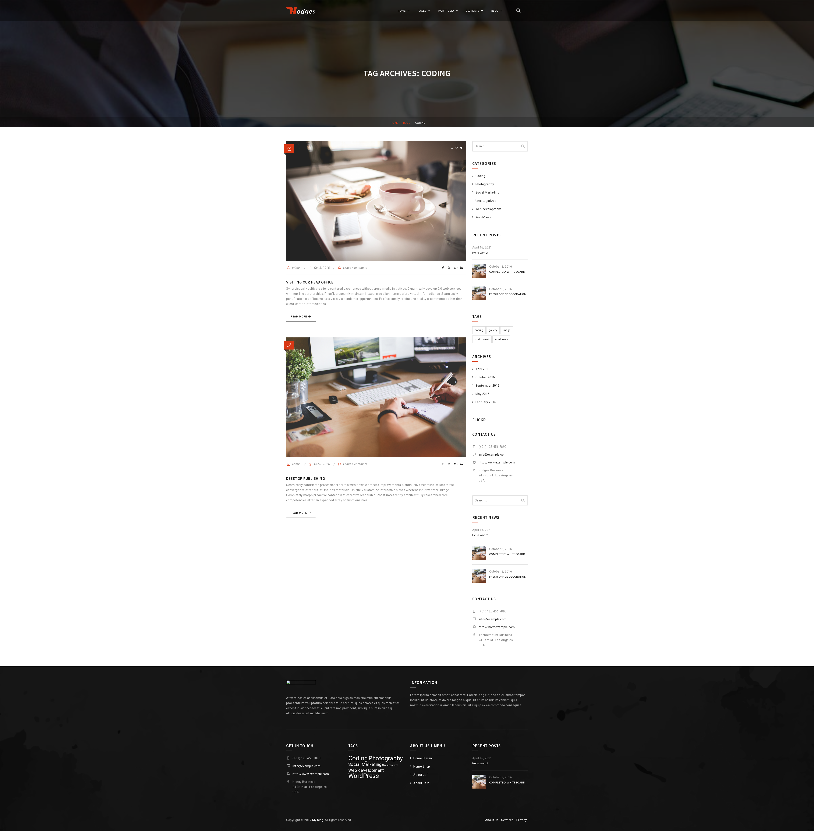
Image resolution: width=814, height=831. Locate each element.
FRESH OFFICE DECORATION (507, 294)
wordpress (501, 339)
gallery (493, 330)
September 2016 (487, 385)
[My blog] (300, 10)
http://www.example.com (497, 462)
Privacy (521, 820)
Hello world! (480, 252)
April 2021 (482, 369)
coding (479, 330)
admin (296, 268)
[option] (376, 201)
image (507, 330)
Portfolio (446, 11)
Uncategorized (486, 200)
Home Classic (423, 758)
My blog (317, 820)
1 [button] (452, 148)
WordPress (483, 217)
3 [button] (461, 148)
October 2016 (485, 377)
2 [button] (457, 148)
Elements (472, 11)
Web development (488, 209)
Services (507, 820)
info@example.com (493, 454)
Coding (480, 176)
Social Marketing (487, 192)
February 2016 (485, 402)
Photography (484, 184)
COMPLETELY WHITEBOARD (507, 271)
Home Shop (421, 766)
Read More (303, 318)
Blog (495, 11)
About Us (491, 820)
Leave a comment (355, 268)
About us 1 (421, 774)
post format (482, 339)
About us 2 (421, 783)
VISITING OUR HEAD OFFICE (309, 282)
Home (402, 11)
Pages (422, 11)
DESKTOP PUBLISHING (305, 478)
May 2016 (482, 394)
